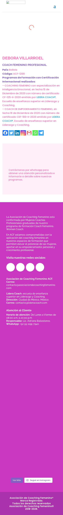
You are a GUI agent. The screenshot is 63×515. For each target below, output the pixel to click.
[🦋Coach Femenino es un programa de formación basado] (31, 460)
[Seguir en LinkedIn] (30, 267)
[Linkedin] (17, 133)
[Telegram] (41, 133)
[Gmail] (29, 133)
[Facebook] (5, 133)
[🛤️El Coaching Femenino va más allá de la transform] (31, 449)
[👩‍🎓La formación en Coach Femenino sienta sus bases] (49, 449)
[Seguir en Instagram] (20, 267)
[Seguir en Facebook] (10, 267)
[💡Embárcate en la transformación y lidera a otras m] (14, 449)
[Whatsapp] (35, 133)
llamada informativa (33, 190)
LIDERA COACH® (46, 97)
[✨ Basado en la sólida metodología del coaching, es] (14, 460)
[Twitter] (11, 133)
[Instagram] (23, 133)
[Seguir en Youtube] (40, 267)
